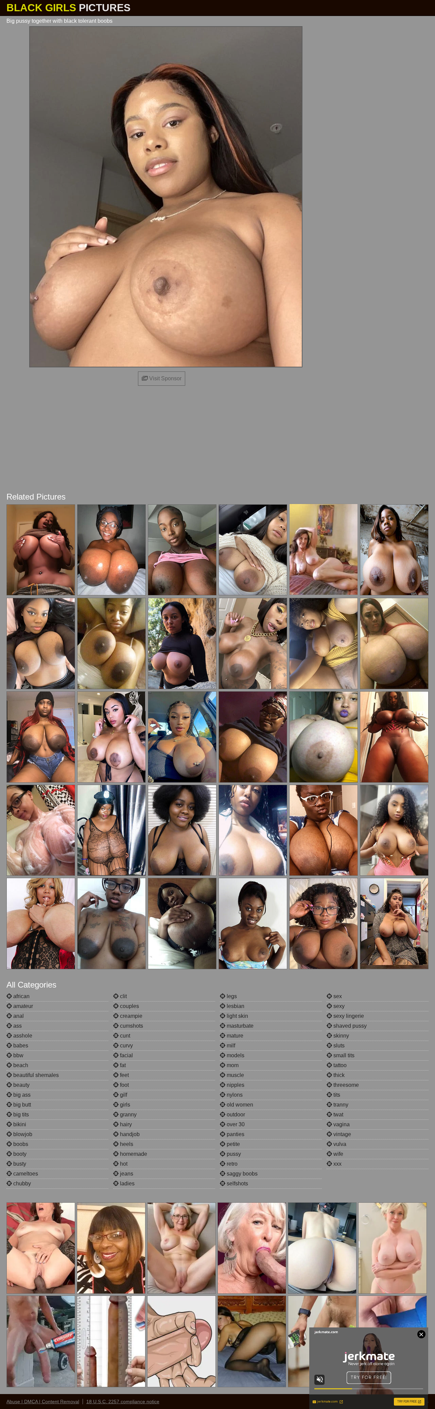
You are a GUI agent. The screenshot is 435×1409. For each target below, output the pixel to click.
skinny (340, 1036)
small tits (343, 1055)
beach (20, 1065)
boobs (20, 1144)
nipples (234, 1085)
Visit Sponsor (164, 378)
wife (337, 1154)
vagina (341, 1124)
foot (124, 1085)
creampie (130, 1016)
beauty (21, 1085)
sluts (338, 1045)
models (234, 1055)
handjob (129, 1134)
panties (234, 1134)
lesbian (234, 1006)
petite (232, 1144)
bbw (17, 1055)
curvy (126, 1045)
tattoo (339, 1065)
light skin (236, 1016)
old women (239, 1105)
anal (18, 1016)
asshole (22, 1036)
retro (231, 1164)
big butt (21, 1105)
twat (337, 1114)
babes (20, 1045)
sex (337, 996)
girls (124, 1105)
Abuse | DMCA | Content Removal (42, 1401)
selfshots (236, 1183)
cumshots (131, 1026)
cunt (124, 1036)
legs (231, 996)
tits (336, 1095)
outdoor (235, 1114)
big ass (21, 1095)
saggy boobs (241, 1174)
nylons (234, 1095)
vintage (341, 1134)
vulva (339, 1144)
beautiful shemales (35, 1075)
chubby (21, 1183)
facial (126, 1055)
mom (232, 1065)
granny (128, 1114)
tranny (340, 1105)
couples (129, 1006)
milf (230, 1045)
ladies (127, 1183)
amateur (22, 1006)
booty (19, 1154)
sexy (338, 1006)
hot (123, 1164)
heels (126, 1144)
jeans (126, 1174)
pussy (233, 1154)
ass (17, 1026)
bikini (19, 1124)
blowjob (22, 1134)
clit (123, 996)
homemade (133, 1154)
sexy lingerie (348, 1016)
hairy (125, 1124)
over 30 (235, 1124)
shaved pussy (349, 1026)
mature (234, 1036)
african (21, 996)
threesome (345, 1085)
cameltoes (25, 1174)
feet (124, 1075)
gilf (123, 1095)
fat (122, 1065)
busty (19, 1164)
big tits (20, 1114)
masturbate (239, 1026)
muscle (234, 1075)
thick (338, 1075)
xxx (337, 1164)
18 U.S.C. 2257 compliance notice (122, 1401)
